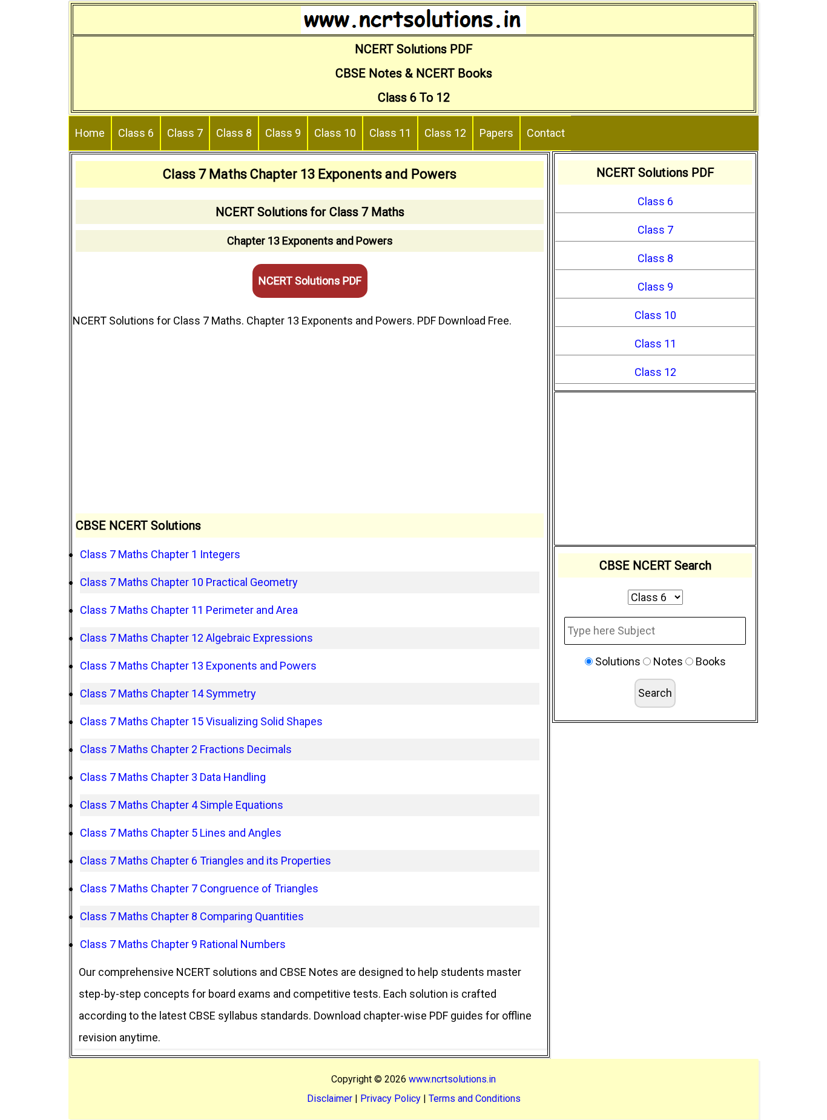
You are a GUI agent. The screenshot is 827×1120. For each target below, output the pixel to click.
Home (90, 133)
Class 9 (283, 133)
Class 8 (234, 133)
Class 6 (136, 133)
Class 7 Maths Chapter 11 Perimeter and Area (189, 610)
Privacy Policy (390, 1098)
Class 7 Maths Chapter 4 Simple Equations (181, 805)
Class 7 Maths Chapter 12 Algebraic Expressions (196, 637)
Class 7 (185, 133)
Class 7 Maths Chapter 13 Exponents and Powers (198, 665)
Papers (496, 133)
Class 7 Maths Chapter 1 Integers (160, 554)
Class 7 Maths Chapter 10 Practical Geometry (189, 582)
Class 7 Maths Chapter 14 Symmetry (168, 693)
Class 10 (335, 133)
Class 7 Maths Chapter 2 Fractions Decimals (186, 749)
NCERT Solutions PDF (310, 280)
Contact (546, 133)
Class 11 (390, 133)
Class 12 (445, 133)
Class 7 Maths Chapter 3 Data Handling (173, 777)
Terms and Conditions (475, 1098)
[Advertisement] (310, 422)
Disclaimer (329, 1098)
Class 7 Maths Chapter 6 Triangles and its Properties (205, 860)
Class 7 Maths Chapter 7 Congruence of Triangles (199, 888)
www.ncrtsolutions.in (452, 1079)
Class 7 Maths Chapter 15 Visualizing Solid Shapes (201, 721)
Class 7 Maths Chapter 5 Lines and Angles (181, 832)
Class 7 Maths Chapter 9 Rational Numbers (183, 944)
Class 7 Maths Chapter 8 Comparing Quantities (192, 916)
